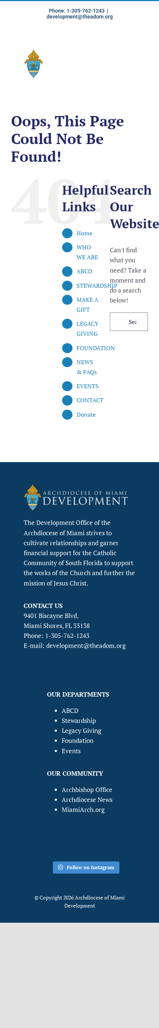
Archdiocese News (87, 799)
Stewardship (79, 720)
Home (84, 233)
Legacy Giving (81, 730)
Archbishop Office (87, 789)
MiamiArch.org (83, 809)
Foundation (78, 740)
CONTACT (90, 400)
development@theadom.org (80, 17)
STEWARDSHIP (97, 285)
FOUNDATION (96, 348)
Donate (86, 414)
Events (71, 751)
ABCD (84, 271)
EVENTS (88, 386)
